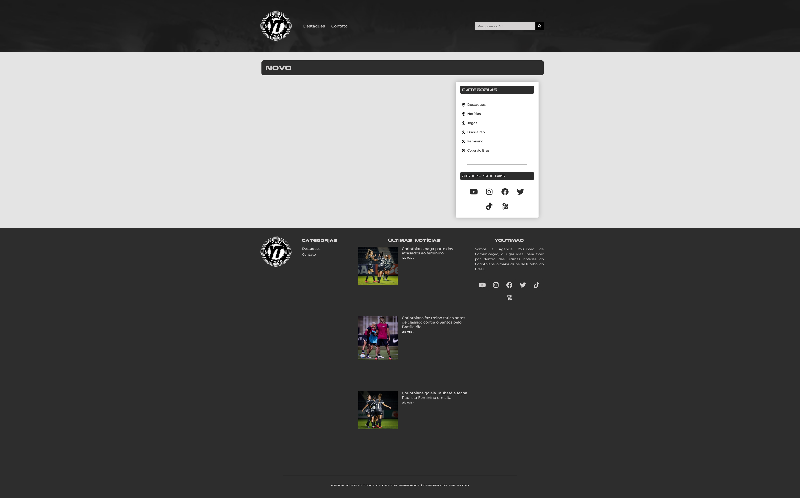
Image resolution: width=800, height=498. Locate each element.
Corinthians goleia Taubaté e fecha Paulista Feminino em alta (434, 395)
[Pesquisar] (539, 26)
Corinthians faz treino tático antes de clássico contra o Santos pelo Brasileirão (433, 322)
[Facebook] (505, 191)
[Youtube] (473, 191)
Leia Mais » (408, 258)
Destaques (314, 26)
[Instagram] (489, 191)
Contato (339, 26)
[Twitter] (520, 191)
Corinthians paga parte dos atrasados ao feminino (427, 251)
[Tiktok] (489, 206)
